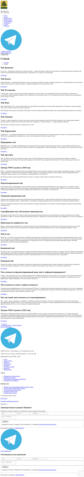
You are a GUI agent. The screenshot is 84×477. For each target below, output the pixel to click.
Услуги (6, 17)
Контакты (6, 26)
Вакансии (6, 368)
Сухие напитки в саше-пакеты (12, 390)
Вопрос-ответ (8, 369)
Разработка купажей (9, 377)
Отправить (5, 421)
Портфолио (7, 23)
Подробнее (4, 75)
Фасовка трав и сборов (10, 393)
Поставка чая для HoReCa (11, 380)
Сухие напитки (8, 21)
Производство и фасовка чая (12, 376)
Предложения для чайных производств (15, 379)
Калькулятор (7, 363)
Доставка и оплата (9, 366)
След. (5, 324)
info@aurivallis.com (6, 53)
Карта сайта (4, 398)
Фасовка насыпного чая (10, 391)
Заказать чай (4, 54)
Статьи (6, 24)
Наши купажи (8, 20)
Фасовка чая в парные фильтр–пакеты (14, 388)
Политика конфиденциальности (10, 401)
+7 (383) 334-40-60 (16, 325)
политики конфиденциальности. (47, 424)
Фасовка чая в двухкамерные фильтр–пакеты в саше (18, 387)
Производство (8, 18)
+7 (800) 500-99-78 (6, 51)
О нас (5, 15)
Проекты (6, 362)
